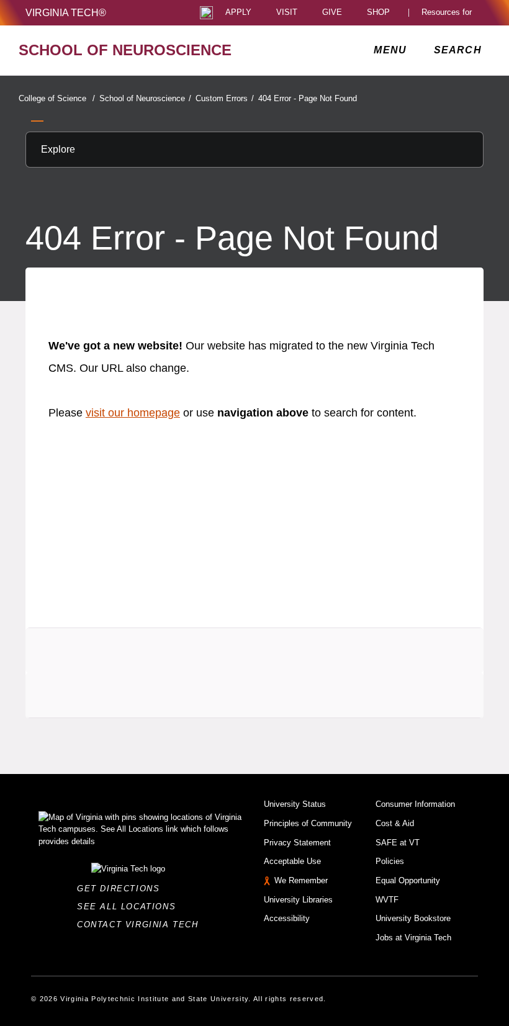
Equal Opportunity (408, 880)
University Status (295, 804)
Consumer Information (415, 804)
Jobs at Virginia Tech (413, 937)
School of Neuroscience (145, 98)
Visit (286, 13)
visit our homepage (133, 413)
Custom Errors (225, 98)
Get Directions (122, 888)
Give (332, 13)
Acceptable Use (292, 861)
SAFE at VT (398, 842)
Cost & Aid (395, 823)
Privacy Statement (297, 842)
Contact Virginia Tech (141, 924)
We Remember (301, 880)
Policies (390, 861)
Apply (238, 13)
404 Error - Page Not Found (307, 98)
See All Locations (129, 906)
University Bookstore (413, 918)
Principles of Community (308, 823)
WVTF (387, 899)
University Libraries (298, 899)
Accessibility (287, 918)
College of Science (57, 98)
